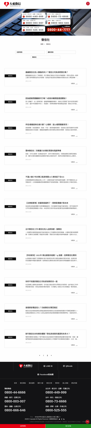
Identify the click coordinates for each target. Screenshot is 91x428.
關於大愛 (40, 383)
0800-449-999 (56, 392)
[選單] (88, 3)
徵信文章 (49, 383)
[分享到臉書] (61, 419)
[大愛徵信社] (12, 4)
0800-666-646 (15, 410)
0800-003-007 (15, 401)
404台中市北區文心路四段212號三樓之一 (48, 417)
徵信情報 (23, 383)
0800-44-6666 (15, 392)
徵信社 (34, 57)
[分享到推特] (59, 419)
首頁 (42, 44)
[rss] (64, 419)
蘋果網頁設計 (53, 419)
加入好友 (68, 426)
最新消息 (50, 52)
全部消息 (19, 52)
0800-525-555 (56, 410)
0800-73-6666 (56, 401)
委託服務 (31, 383)
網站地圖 (74, 383)
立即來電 (23, 426)
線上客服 (65, 383)
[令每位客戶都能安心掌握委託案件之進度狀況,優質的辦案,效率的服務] (45, 22)
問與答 (57, 383)
